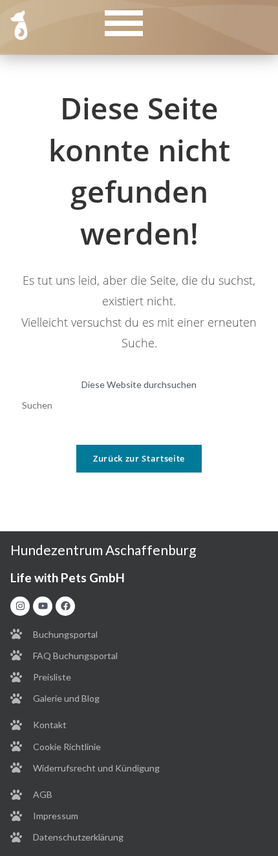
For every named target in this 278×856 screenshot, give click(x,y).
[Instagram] (20, 606)
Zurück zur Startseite (139, 458)
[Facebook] (65, 606)
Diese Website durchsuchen (139, 384)
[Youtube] (42, 606)
